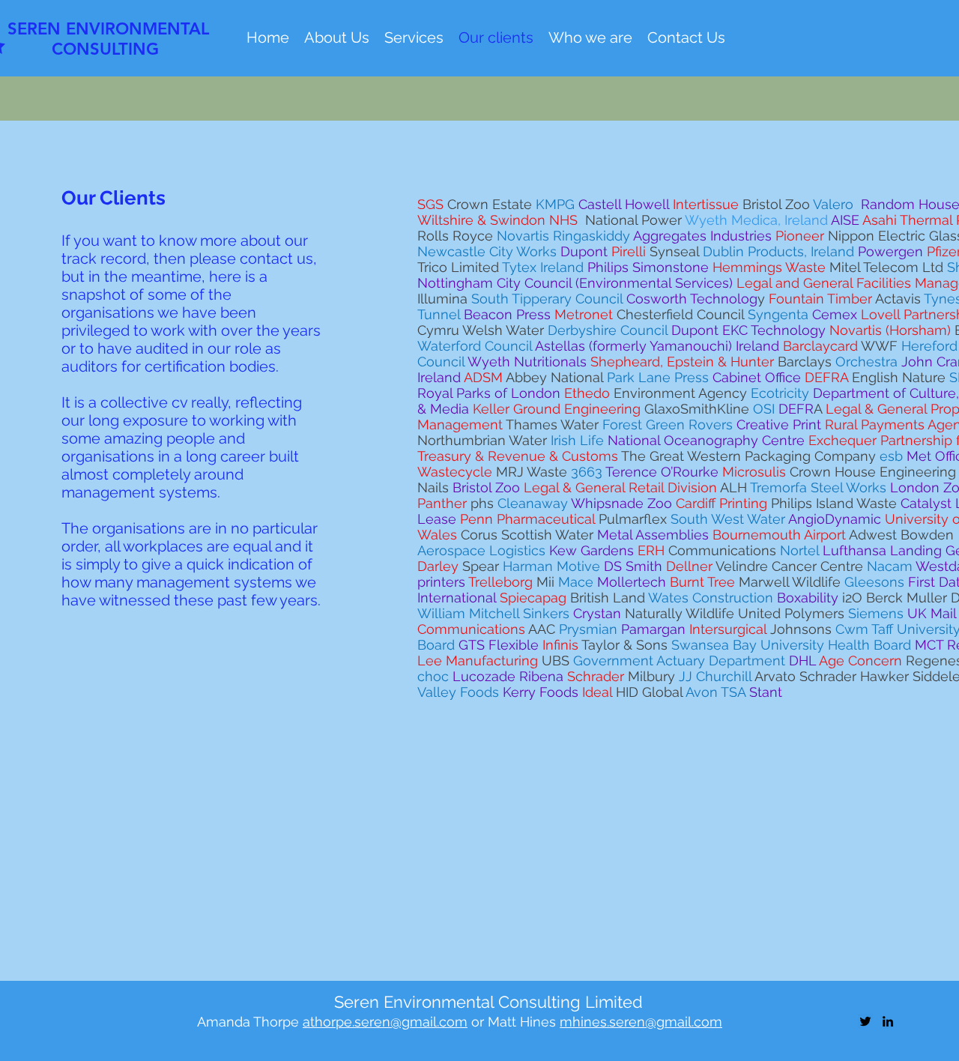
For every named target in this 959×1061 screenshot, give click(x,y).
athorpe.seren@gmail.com (385, 1022)
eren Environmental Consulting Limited (493, 1002)
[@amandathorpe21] (865, 1021)
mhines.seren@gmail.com (641, 1022)
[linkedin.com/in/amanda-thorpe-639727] (887, 1021)
